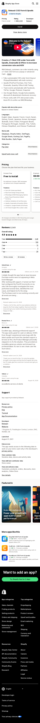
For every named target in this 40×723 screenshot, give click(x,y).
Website (5, 427)
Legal (23, 674)
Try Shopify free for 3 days (20, 579)
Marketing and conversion (7, 626)
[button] (20, 539)
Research (5, 670)
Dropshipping (26, 605)
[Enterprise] (20, 214)
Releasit (29, 21)
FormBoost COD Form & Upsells (19, 555)
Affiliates (24, 670)
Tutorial (5, 413)
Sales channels (7, 605)
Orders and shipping (9, 617)
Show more (5, 298)
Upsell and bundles (28, 617)
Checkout (5, 134)
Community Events (9, 662)
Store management (9, 632)
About (23, 650)
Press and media (27, 662)
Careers (24, 654)
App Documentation (9, 416)
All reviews (21, 257)
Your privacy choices (10, 716)
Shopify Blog (6, 666)
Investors (24, 658)
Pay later (5, 147)
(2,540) (20, 21)
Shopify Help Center (9, 650)
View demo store (20, 32)
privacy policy (7, 451)
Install (20, 27)
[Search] (33, 3)
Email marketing (27, 621)
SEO (22, 625)
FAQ (3, 410)
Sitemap (5, 711)
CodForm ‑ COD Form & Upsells (19, 546)
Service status (26, 678)
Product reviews (27, 613)
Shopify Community (9, 658)
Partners (24, 666)
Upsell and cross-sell (10, 154)
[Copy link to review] (10, 265)
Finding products (8, 609)
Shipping (24, 629)
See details (6, 475)
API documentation (9, 654)
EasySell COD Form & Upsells (18, 537)
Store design (7, 621)
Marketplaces (26, 609)
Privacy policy (7, 407)
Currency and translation (26, 634)
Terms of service (8, 700)
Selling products (8, 613)
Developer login (8, 695)
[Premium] (19, 214)
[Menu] (37, 3)
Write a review (8, 257)
